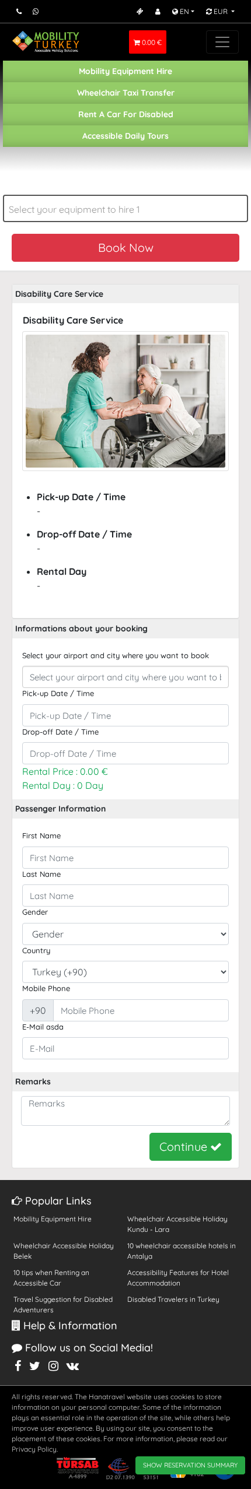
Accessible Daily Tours (125, 136)
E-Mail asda (43, 1026)
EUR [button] (220, 11)
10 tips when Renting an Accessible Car (51, 1277)
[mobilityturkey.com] (45, 42)
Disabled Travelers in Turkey (173, 1299)
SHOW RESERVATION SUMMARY (190, 1465)
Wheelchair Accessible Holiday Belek (63, 1250)
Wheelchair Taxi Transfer (126, 92)
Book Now (126, 247)
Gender (35, 911)
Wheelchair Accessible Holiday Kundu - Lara (177, 1224)
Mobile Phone (46, 988)
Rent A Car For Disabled (125, 114)
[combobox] (125, 208)
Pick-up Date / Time (58, 693)
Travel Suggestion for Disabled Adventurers (63, 1304)
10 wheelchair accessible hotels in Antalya (181, 1250)
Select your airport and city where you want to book (115, 655)
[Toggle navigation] (222, 42)
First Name (41, 835)
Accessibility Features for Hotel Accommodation (178, 1277)
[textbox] (125, 209)
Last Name (41, 874)
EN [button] (183, 11)
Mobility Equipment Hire (125, 71)
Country (36, 950)
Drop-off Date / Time (60, 731)
